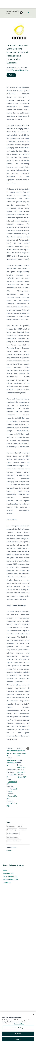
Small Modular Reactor (13, 841)
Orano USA (22, 777)
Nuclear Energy (11, 830)
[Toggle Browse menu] (29, 12)
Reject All (18, 1033)
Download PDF (8, 873)
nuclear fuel (23, 830)
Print (5, 870)
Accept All (18, 1039)
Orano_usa (21, 767)
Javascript (7, 883)
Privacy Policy (19, 1024)
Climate (20, 826)
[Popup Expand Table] (27, 748)
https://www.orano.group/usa (21, 753)
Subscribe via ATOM (10, 879)
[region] (18, 1027)
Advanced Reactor (12, 837)
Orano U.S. (21, 772)
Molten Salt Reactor (13, 833)
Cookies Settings (18, 1028)
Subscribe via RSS (9, 876)
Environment (10, 826)
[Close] (33, 1014)
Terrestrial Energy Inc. (20, 70)
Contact (9, 850)
